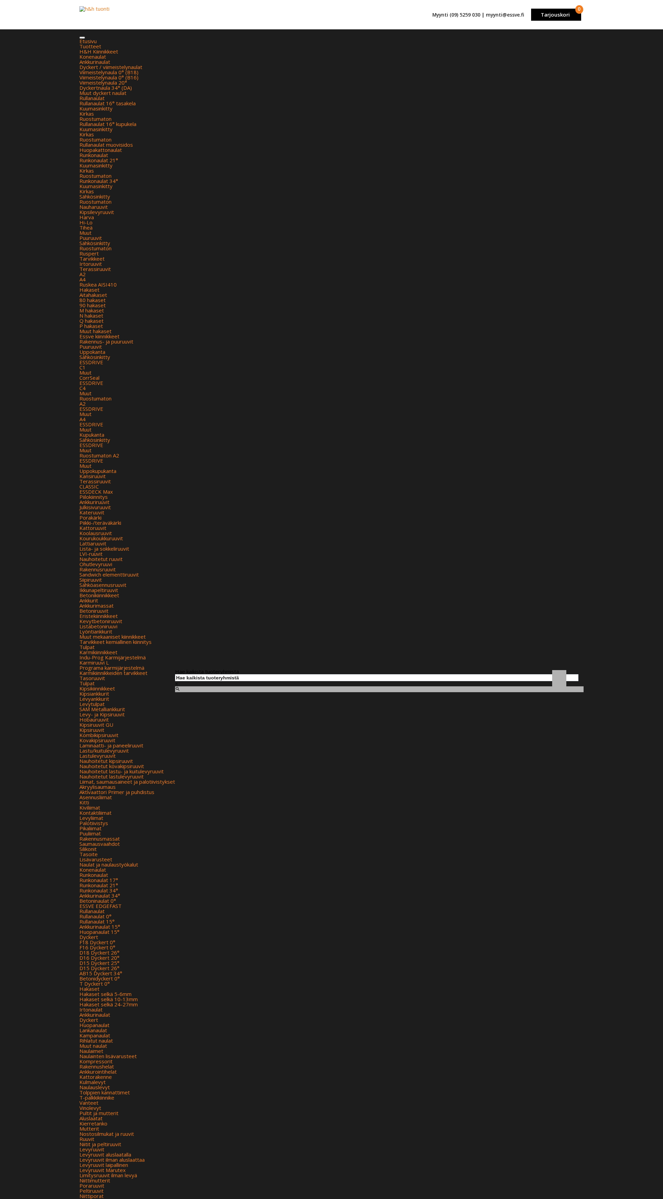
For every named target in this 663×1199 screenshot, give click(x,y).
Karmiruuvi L (94, 662)
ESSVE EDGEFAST (100, 905)
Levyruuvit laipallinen (103, 1164)
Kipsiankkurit (94, 693)
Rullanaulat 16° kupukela (107, 123)
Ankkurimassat (96, 605)
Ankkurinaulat (94, 61)
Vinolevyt (90, 1107)
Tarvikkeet (92, 258)
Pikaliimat (90, 828)
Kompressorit (96, 1061)
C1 (82, 367)
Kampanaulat (94, 1035)
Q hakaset (91, 320)
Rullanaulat (92, 98)
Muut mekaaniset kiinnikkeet (112, 636)
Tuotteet (90, 46)
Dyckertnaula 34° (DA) (105, 87)
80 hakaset (92, 300)
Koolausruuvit (95, 533)
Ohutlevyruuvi (95, 564)
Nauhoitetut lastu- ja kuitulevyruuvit (121, 771)
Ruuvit (86, 1138)
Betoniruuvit (93, 610)
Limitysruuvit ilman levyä (108, 1175)
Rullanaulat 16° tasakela (107, 103)
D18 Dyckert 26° (99, 952)
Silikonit (88, 848)
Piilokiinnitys (93, 496)
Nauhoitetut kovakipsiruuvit (111, 766)
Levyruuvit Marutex (102, 1170)
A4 (82, 279)
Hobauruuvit (94, 719)
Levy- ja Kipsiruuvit (102, 714)
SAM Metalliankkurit (102, 709)
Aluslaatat (91, 1118)
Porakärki (90, 517)
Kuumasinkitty (96, 108)
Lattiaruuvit (92, 543)
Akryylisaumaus (97, 786)
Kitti (84, 802)
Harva (86, 217)
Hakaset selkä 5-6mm (105, 993)
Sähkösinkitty (94, 196)
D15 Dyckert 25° (99, 962)
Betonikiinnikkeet (99, 595)
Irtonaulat (91, 1009)
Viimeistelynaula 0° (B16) (108, 77)
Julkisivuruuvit (95, 507)
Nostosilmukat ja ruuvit (106, 1133)
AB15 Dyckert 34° (100, 973)
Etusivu (88, 41)
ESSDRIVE (91, 362)
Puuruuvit (90, 237)
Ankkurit (88, 600)
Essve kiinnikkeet (99, 336)
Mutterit (89, 1128)
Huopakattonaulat (100, 149)
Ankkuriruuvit (94, 502)
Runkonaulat (93, 155)
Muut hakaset (95, 331)
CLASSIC (89, 486)
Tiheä (86, 227)
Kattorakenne (95, 1076)
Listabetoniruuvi (98, 626)
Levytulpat (92, 703)
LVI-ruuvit (91, 553)
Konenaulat (92, 56)
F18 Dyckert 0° (97, 942)
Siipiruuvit (90, 579)
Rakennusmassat (99, 838)
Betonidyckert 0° (99, 978)
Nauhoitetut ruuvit (101, 558)
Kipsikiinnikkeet (97, 688)
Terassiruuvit (95, 268)
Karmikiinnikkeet (98, 652)
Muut (85, 232)
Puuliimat (90, 833)
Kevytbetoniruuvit (100, 621)
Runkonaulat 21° (98, 160)
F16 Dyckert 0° (97, 947)
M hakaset (91, 310)
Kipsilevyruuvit (96, 212)
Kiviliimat (89, 807)
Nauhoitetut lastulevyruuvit (111, 776)
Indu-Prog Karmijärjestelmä (112, 657)
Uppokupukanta (97, 470)
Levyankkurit (94, 698)
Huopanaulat (94, 1025)
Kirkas (86, 113)
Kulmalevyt (92, 1082)
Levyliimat (91, 817)
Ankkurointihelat (98, 1071)
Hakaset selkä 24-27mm (108, 1004)
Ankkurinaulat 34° (99, 895)
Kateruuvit (91, 512)
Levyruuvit (91, 1149)
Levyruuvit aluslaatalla (105, 1154)
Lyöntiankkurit (95, 631)
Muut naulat (93, 1045)
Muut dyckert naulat (102, 92)
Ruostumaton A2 (99, 455)
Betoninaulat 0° (97, 900)
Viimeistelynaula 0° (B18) (108, 72)
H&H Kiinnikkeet (98, 51)
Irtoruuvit (90, 263)
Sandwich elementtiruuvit (109, 574)
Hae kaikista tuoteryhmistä (207, 671)
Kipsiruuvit (91, 729)
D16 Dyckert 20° (99, 957)
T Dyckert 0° (94, 983)
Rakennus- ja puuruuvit (106, 341)
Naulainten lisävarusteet (108, 1056)
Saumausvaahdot (99, 843)
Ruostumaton (95, 118)
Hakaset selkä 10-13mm (108, 999)
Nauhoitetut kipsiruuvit (106, 760)
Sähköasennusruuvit (102, 584)
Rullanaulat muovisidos (106, 144)
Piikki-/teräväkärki (100, 522)
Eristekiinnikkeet (98, 615)
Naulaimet (91, 1050)
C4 (82, 388)
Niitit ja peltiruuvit (100, 1144)
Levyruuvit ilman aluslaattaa (112, 1159)
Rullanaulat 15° (97, 921)
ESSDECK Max (96, 491)
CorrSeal (89, 377)
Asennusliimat (95, 797)
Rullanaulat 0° (95, 916)
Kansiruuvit (92, 476)
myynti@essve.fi (505, 14)
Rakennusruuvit (97, 569)
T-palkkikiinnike (96, 1097)
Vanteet (88, 1102)
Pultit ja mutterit (98, 1113)
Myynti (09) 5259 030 (456, 14)
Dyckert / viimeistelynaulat (110, 67)
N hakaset (91, 315)
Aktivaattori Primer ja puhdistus (116, 792)
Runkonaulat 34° (98, 180)
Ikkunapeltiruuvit (98, 590)
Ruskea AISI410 (98, 284)
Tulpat (87, 647)
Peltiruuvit (91, 1190)
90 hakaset (92, 305)
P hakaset (91, 325)
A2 (82, 274)
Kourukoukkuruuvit (101, 538)
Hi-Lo (86, 222)
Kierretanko (93, 1123)
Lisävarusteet (95, 859)
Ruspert (89, 253)
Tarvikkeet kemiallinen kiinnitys (115, 641)
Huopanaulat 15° (99, 931)
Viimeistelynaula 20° (103, 82)
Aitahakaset (93, 294)
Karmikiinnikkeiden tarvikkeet (113, 672)
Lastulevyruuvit (97, 755)
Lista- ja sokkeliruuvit (104, 548)
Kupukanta (91, 434)
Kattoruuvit (92, 527)
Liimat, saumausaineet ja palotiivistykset (127, 781)
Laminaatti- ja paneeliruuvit (111, 745)
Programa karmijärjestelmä (111, 667)
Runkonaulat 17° (98, 880)
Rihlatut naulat (96, 1040)
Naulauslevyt (94, 1087)
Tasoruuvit (92, 678)
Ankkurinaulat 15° (99, 926)
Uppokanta (92, 351)
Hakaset (89, 289)
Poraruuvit (91, 1185)
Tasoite (88, 854)
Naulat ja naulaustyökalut (108, 864)
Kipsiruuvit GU (96, 724)
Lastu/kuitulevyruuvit (104, 750)
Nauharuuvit (93, 206)
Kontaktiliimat (95, 812)
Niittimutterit (94, 1180)
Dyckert (88, 937)
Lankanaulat (93, 1030)
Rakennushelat (96, 1066)
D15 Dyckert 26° (99, 968)
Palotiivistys (93, 823)
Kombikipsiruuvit (98, 735)
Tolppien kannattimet (104, 1092)
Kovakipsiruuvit (97, 740)
